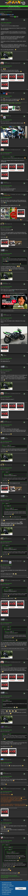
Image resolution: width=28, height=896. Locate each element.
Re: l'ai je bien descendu (6, 66)
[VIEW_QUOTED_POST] (13, 156)
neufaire (4, 314)
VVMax (4, 772)
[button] (17, 16)
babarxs (4, 819)
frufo (10, 560)
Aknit (4, 354)
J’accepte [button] (21, 888)
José (6, 249)
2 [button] (16, 16)
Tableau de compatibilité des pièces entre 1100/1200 (9, 875)
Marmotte (5, 62)
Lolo (5, 223)
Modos (6, 13)
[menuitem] (11, 6)
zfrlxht (5, 257)
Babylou (5, 193)
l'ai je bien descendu (6, 11)
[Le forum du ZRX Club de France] (14, 3)
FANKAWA (5, 726)
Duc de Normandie (7, 156)
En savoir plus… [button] (6, 893)
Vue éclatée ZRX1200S (4, 877)
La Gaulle (5, 537)
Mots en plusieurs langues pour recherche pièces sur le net (10, 876)
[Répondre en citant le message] (24, 20)
